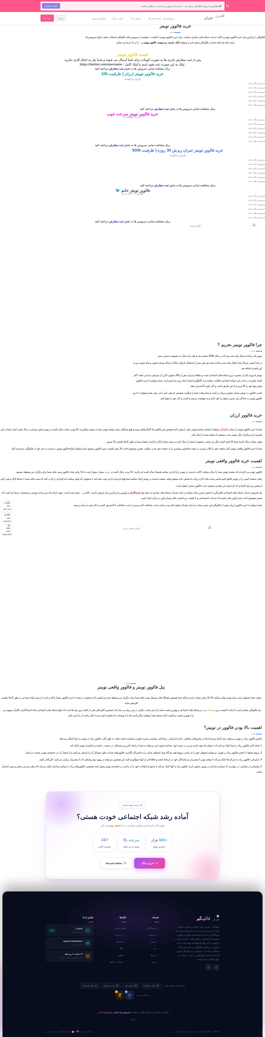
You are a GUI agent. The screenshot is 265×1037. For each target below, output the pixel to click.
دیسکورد (152, 935)
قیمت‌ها (119, 941)
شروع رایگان (147, 863)
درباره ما (119, 935)
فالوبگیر (223, 429)
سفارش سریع (99, 18)
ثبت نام (47, 18)
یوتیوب (153, 941)
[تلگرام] (216, 967)
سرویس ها (169, 18)
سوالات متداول (116, 962)
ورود (61, 18)
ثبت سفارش (116, 68)
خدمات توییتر (208, 710)
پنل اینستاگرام (137, 492)
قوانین (120, 955)
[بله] (208, 967)
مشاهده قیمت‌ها (114, 863)
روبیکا (153, 955)
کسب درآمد (117, 18)
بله (154, 948)
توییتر (107, 472)
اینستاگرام (151, 928)
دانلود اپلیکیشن (51, 5)
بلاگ (121, 948)
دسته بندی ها (155, 18)
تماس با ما (136, 18)
